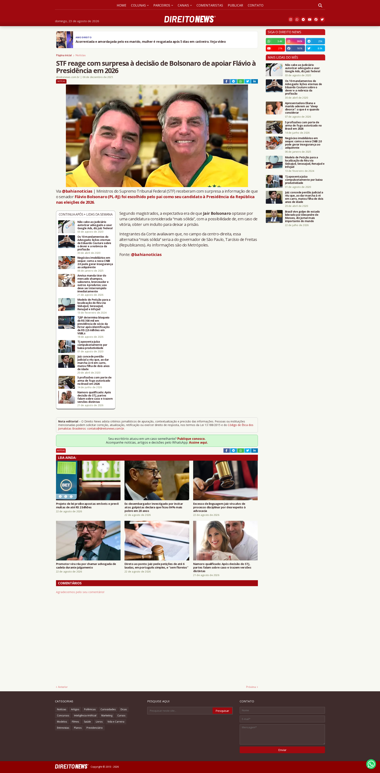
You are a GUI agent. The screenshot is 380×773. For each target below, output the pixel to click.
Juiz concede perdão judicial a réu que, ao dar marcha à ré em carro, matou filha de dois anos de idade (93, 363)
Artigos (75, 709)
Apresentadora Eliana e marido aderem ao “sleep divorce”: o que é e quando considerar (302, 108)
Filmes (75, 721)
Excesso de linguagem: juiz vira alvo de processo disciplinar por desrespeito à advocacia (219, 507)
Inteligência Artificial (85, 715)
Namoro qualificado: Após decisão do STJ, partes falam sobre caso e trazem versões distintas (95, 397)
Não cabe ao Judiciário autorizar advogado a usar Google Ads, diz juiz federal (94, 225)
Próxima (251, 686)
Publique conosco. (191, 438)
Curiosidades (108, 709)
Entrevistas (63, 727)
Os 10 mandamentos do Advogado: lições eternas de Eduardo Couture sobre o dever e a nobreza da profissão (94, 243)
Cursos (121, 715)
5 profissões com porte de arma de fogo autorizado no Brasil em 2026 (94, 380)
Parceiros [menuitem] (161, 5)
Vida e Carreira (115, 721)
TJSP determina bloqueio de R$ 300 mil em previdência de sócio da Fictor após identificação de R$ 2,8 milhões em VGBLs (93, 325)
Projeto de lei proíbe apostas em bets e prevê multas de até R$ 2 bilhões (87, 505)
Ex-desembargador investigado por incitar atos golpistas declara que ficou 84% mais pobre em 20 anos (153, 507)
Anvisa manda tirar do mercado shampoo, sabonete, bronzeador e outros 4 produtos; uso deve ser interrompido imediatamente (93, 283)
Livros (99, 721)
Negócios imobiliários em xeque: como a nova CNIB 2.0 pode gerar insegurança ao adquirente (95, 262)
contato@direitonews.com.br (105, 428)
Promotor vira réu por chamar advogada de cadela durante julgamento (86, 565)
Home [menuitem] (121, 5)
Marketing (106, 715)
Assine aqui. (198, 442)
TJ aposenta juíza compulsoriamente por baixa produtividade (92, 345)
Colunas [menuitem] (138, 5)
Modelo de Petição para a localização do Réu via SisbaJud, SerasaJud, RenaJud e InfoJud (93, 304)
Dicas (124, 709)
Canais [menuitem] (183, 5)
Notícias (81, 55)
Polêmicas (90, 709)
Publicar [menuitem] (235, 5)
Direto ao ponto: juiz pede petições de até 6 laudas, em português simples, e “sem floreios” (156, 565)
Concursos (63, 715)
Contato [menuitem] (255, 5)
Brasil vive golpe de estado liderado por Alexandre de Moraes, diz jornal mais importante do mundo (302, 216)
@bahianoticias (77, 191)
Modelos (62, 721)
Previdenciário (94, 727)
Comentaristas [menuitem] (210, 5)
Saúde (87, 721)
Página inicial (64, 55)
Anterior (63, 686)
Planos (78, 727)
